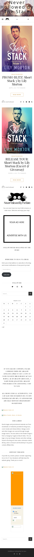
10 (4, 313)
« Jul (3, 327)
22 (25, 316)
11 (8, 313)
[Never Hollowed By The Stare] (7, 19)
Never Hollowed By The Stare (17, 7)
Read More (17, 94)
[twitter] (14, 554)
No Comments (21, 88)
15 (25, 313)
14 (21, 313)
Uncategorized (17, 74)
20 (17, 316)
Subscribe (6, 275)
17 (4, 316)
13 (17, 313)
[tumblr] (17, 554)
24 (4, 320)
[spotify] (19, 554)
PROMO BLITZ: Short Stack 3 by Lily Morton (17, 80)
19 (12, 316)
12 (12, 313)
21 (21, 316)
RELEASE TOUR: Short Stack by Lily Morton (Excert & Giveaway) (17, 164)
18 (8, 316)
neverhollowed (9, 102)
